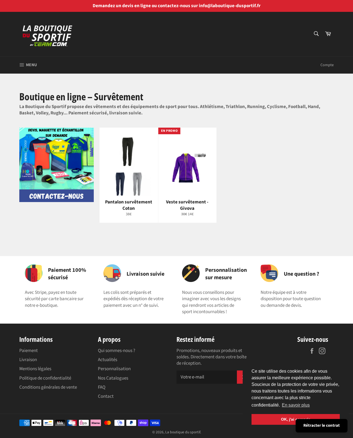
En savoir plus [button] (296, 405)
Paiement (28, 350)
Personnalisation (114, 369)
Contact (106, 396)
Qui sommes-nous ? (116, 350)
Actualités (107, 359)
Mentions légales (35, 369)
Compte (327, 65)
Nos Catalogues (113, 378)
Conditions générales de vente (48, 387)
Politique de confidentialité (45, 378)
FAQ (101, 387)
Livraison (28, 359)
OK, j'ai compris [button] (296, 419)
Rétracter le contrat (321, 425)
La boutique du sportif (182, 432)
